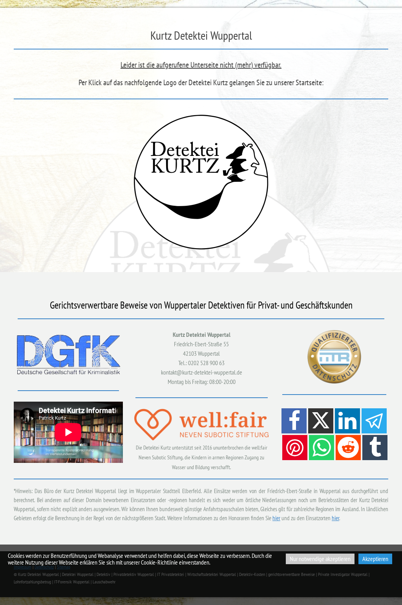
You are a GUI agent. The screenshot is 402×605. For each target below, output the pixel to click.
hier (276, 518)
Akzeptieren (375, 559)
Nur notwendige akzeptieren (320, 559)
